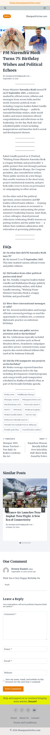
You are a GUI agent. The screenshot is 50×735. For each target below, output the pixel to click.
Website (8, 672)
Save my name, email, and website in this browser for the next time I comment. (25, 680)
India (5, 48)
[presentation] (25, 493)
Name (8, 649)
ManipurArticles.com (31, 400)
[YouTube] (34, 710)
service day (30, 415)
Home (14, 718)
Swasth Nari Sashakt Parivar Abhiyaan (20, 425)
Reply (7, 585)
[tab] (20, 542)
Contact (35, 718)
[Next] (43, 510)
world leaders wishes (31, 430)
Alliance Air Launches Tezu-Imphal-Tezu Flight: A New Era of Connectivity (24, 516)
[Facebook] (16, 710)
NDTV (7, 410)
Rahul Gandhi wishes (13, 415)
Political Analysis (32, 410)
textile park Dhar (11, 430)
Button (7, 16)
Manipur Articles (11, 400)
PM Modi (17, 410)
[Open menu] (44, 8)
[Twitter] (22, 710)
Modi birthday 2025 (12, 405)
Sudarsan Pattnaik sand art (16, 420)
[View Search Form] (5, 8)
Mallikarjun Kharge (25, 395)
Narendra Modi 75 (32, 405)
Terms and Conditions (25, 722)
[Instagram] (28, 710)
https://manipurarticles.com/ (25, 2)
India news (9, 395)
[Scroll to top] (43, 731)
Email (8, 661)
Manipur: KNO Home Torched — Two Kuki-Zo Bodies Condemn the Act (12, 448)
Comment (10, 614)
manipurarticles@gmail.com (17, 76)
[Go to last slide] (7, 510)
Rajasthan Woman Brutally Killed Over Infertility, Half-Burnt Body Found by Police (37, 448)
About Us (24, 718)
